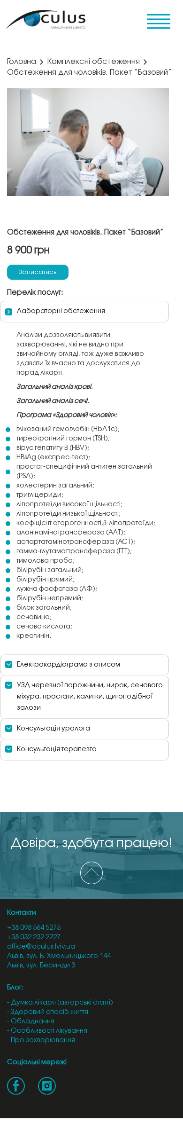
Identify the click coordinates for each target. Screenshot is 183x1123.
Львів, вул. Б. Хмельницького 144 (59, 956)
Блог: (15, 988)
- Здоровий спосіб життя (47, 1012)
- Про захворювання (41, 1040)
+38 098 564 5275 (34, 928)
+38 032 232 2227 (34, 938)
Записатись (37, 272)
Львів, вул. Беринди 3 (41, 966)
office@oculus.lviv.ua (41, 947)
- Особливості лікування (47, 1031)
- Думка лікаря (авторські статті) (60, 1003)
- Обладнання (30, 1022)
